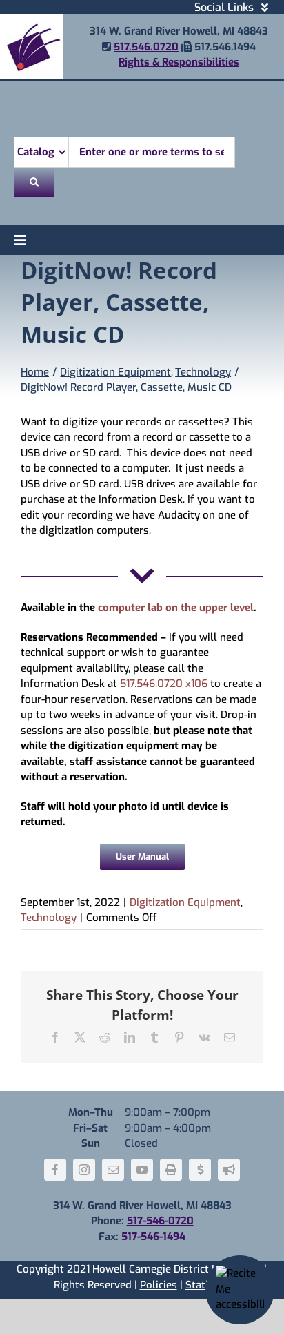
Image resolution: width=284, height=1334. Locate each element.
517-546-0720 (160, 1221)
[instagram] (84, 1170)
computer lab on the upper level (176, 608)
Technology (49, 918)
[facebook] (55, 1170)
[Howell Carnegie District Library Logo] (31, 19)
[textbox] (151, 152)
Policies (158, 1285)
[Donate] (200, 1170)
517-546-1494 (153, 1237)
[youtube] (142, 1170)
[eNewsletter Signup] (229, 1170)
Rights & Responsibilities (179, 62)
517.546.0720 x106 (163, 683)
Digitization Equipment (185, 902)
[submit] (34, 182)
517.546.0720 (146, 47)
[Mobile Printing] (171, 1170)
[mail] (113, 1170)
